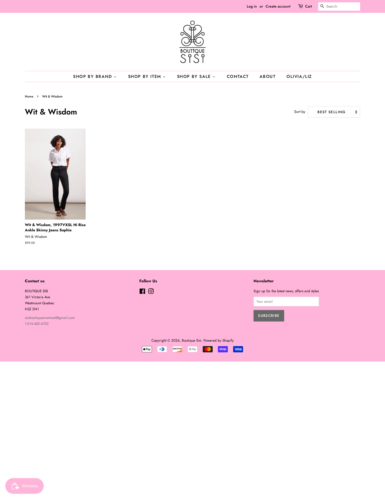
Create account (278, 6)
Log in (252, 6)
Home (29, 96)
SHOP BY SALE (195, 76)
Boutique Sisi (191, 340)
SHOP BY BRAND (93, 76)
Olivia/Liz (299, 76)
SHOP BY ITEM (145, 76)
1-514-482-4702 (37, 323)
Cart (308, 6)
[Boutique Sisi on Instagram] (151, 292)
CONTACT (238, 76)
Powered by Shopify (219, 340)
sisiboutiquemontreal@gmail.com (50, 317)
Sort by (299, 111)
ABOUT (268, 76)
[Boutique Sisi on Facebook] (142, 292)
